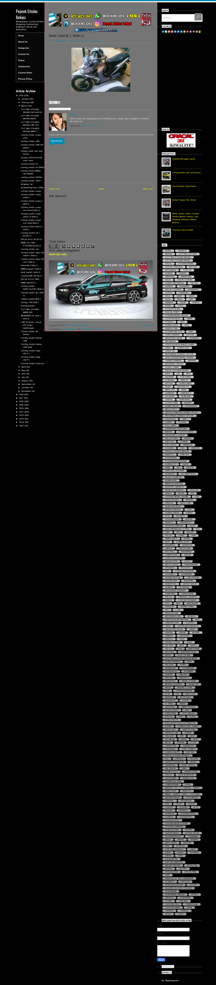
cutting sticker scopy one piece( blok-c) (31, 209)
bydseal (180, 846)
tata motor (172, 904)
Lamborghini (172, 784)
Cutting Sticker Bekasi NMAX (181, 658)
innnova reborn (174, 483)
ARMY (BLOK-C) (28, 282)
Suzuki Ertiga (172, 577)
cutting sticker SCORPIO (32, 167)
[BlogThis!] (53, 102)
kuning (169, 587)
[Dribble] (172, 31)
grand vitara (172, 642)
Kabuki (168, 674)
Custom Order (25, 72)
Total (185, 700)
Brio (191, 331)
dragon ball (172, 500)
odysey (183, 869)
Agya (167, 299)
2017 (21, 398)
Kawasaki (184, 293)
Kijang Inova (172, 406)
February (26, 102)
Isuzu (192, 526)
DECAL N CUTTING (30, 279)
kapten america (174, 862)
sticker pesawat (187, 600)
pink (167, 875)
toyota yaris (172, 907)
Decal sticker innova (177, 451)
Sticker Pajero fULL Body (184, 200)
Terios (169, 399)
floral (182, 422)
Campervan (171, 555)
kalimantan (171, 859)
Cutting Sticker (188, 254)
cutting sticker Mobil (177, 260)
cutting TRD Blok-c (30, 302)
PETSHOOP (186, 801)
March (24, 105)
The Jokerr (193, 577)
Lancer (183, 674)
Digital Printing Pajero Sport (181, 412)
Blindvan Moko (173, 506)
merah (168, 432)
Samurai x (186, 393)
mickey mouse (172, 865)
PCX (167, 516)
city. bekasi (188, 713)
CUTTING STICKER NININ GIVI (30, 311)
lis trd (169, 645)
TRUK (168, 626)
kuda (189, 642)
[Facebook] (163, 31)
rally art (170, 729)
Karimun (169, 393)
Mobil (168, 251)
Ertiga (169, 383)
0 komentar (94, 41)
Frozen (194, 759)
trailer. (184, 911)
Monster (193, 684)
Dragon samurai (174, 526)
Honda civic (190, 771)
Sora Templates (68, 329)
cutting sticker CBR (30, 141)
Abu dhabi (194, 649)
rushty (169, 522)
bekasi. (189, 519)
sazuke (193, 885)
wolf (168, 914)
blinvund (188, 581)
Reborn (169, 697)
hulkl (180, 852)
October (25, 387)
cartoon (170, 713)
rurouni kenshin (174, 885)
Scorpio (189, 623)
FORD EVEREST (172, 661)
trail (189, 907)
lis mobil (170, 396)
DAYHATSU (170, 419)
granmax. (170, 545)
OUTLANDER (192, 797)
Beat (71, 41)
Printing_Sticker (174, 471)
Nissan (190, 532)
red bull (170, 551)
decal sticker (173, 289)
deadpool (170, 584)
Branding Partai (174, 364)
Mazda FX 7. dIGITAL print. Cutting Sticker (182, 788)
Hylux (168, 775)
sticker (169, 448)
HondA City (171, 771)
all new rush (188, 474)
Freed (168, 493)
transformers (173, 361)
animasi (169, 636)
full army (170, 425)
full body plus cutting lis (180, 723)
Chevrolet (186, 522)
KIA (178, 467)
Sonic (182, 535)
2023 (22, 418)
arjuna (194, 839)
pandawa (170, 593)
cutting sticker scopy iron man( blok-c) (31, 222)
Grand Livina (187, 606)
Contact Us (23, 54)
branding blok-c (28, 305)
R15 (192, 493)
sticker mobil (186, 263)
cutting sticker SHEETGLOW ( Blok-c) (32, 288)
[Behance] (178, 31)
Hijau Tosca (188, 765)
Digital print (172, 312)
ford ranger (172, 335)
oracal (169, 503)
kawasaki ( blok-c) (29, 265)
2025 (22, 425)
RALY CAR (190, 694)
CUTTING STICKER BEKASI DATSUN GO (31, 111)
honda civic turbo (188, 726)
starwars (185, 898)
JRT (167, 610)
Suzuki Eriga (172, 833)
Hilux (168, 280)
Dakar (187, 555)
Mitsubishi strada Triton (179, 354)
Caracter (170, 746)
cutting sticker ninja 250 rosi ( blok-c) (32, 261)
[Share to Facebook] (58, 102)
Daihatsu (170, 351)
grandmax (193, 289)
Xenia (189, 319)
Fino (189, 661)
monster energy (174, 490)
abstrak (170, 707)
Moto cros (171, 564)
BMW (183, 390)
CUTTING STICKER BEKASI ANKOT (30, 130)
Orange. (169, 801)
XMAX (182, 703)
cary (192, 849)
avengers (185, 636)
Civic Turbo (188, 749)
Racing (169, 810)
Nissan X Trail (184, 687)
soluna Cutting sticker (178, 888)
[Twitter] (166, 31)
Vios (182, 322)
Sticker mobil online (176, 496)
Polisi (191, 804)
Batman (169, 377)
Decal (168, 263)
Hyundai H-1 (171, 671)
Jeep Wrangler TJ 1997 (177, 529)
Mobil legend (189, 681)
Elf (167, 759)
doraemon (191, 406)
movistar (192, 865)
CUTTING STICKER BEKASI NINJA (30, 117)
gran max (184, 399)
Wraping (169, 276)
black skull (171, 710)
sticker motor (173, 331)
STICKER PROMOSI (184, 571)
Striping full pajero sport (183, 159)
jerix (180, 856)
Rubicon (169, 813)
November (26, 391)
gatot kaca (189, 584)
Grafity (169, 454)
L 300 (178, 610)
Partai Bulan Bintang (177, 619)
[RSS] (169, 31)
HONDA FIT (170, 464)
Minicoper (170, 791)
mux (182, 645)
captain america (174, 849)
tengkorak (191, 904)
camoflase (183, 348)
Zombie (184, 441)
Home (21, 35)
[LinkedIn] (175, 31)
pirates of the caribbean (179, 878)
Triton (194, 283)
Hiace (186, 464)
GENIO (183, 665)
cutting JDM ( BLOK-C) (31, 275)
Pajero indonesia (174, 283)
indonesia (170, 341)
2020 (22, 408)
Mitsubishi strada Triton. (179, 416)
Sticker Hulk (172, 820)
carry (168, 422)
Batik (168, 655)
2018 (21, 401)
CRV (182, 448)
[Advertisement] (101, 219)
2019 (21, 405)
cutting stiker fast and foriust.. (187, 172)
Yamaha (169, 302)
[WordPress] (193, 31)
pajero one (171, 328)
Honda (77, 41)
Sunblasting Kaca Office (32, 187)
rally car (185, 503)
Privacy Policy (25, 79)
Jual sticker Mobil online (179, 357)
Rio (167, 571)
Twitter (84, 125)
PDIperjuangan (184, 691)
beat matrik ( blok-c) (30, 272)
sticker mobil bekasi (176, 315)
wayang (192, 361)
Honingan (170, 668)
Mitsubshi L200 (173, 616)
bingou (169, 639)
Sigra (168, 306)
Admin (72, 115)
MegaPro (170, 681)
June (23, 373)
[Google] (200, 31)
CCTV (193, 742)
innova (184, 380)
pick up (194, 490)
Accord (169, 652)
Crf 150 (190, 752)
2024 (22, 422)
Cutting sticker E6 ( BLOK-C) (30, 234)
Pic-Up (168, 535)
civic (182, 639)
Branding (185, 286)
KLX (197, 529)
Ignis (167, 467)
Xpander (169, 474)
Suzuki (168, 293)
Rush (167, 386)
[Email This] (50, 102)
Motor (84, 41)
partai (168, 548)
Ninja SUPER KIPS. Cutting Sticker (182, 794)
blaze (187, 539)
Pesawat (170, 568)
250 (180, 649)
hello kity (171, 409)
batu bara (171, 843)
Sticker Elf (186, 817)
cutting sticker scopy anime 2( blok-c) (31, 215)
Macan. (169, 678)
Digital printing (174, 267)
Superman (186, 574)
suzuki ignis (171, 403)
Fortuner (185, 377)
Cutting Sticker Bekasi (178, 257)
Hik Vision (170, 768)
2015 (21, 95)
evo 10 (168, 716)
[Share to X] (55, 102)
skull (193, 645)
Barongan (192, 603)
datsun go (183, 386)
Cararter (188, 746)
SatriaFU (170, 574)
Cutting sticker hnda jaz (32, 363)
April (23, 366)
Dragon (169, 606)
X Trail (169, 703)
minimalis (187, 445)
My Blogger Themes (91, 329)
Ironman (188, 671)
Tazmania (193, 836)
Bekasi (168, 254)
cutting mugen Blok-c (31, 299)
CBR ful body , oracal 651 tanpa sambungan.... (31, 325)
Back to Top (146, 325)
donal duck (182, 542)
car (197, 496)
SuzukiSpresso (173, 836)
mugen (168, 869)
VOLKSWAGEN (172, 519)
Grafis (195, 302)
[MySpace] (190, 31)
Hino (184, 768)
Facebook (94, 125)
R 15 (196, 807)
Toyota (187, 270)
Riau (197, 619)
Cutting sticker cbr (30, 249)
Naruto (187, 791)
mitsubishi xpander (175, 590)
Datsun (190, 335)
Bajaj (184, 739)
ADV (192, 736)
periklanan (187, 593)
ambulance (171, 539)
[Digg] (181, 31)
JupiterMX (170, 778)
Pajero (182, 273)
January (25, 99)
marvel (190, 500)
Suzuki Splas (192, 833)
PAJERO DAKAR (184, 280)
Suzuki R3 (170, 700)
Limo (167, 532)
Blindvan (186, 396)
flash (192, 716)
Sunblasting (172, 830)
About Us (22, 42)
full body (170, 445)
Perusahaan (191, 564)
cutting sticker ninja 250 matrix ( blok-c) (32, 254)
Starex (169, 817)
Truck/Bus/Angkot (187, 626)
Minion (187, 438)
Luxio (180, 306)
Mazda (190, 467)
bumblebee (171, 480)
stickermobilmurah (176, 461)
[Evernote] (184, 31)
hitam (168, 726)
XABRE (180, 839)
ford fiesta (171, 720)
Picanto (180, 516)
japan (168, 856)
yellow (169, 736)
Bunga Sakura (173, 509)
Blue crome (184, 655)
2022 (22, 415)
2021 (21, 411)
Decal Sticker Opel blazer (184, 186)
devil (168, 852)
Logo (187, 561)
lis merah (184, 587)
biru (167, 846)
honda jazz (171, 325)
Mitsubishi (170, 270)
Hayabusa (170, 765)
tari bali (183, 901)
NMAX (191, 296)
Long (188, 784)
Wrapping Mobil (173, 338)
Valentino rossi (174, 629)
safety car (188, 729)
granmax (194, 338)
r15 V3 (168, 597)
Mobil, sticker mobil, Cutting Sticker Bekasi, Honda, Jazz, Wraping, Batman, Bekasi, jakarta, (185, 218)
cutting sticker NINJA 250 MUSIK (31, 172)
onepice (195, 448)
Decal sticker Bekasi (176, 370)
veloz (168, 649)
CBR (191, 299)
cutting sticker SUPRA (31, 177)
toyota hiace (186, 432)
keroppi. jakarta (174, 487)
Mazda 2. (184, 678)
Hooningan (188, 668)
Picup (179, 804)
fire (181, 716)
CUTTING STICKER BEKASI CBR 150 (30, 124)
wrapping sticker (175, 435)
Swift (185, 419)
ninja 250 (170, 390)
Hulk (167, 373)
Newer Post (54, 189)
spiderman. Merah (175, 894)
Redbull (183, 810)
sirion (168, 600)
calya (183, 302)
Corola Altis (172, 752)
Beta (167, 742)
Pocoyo (185, 568)
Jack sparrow (186, 775)
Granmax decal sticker (182, 230)
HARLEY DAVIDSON (174, 762)
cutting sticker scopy (31, 191)
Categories (23, 48)
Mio (178, 532)
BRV (178, 603)
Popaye (169, 807)
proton (185, 881)
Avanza (169, 286)
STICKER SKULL (188, 813)
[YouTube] (197, 31)
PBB (167, 691)
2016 (21, 394)
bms (187, 710)
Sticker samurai (174, 826)
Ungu (168, 839)
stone (168, 901)
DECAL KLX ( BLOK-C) (31, 239)
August (25, 380)
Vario (192, 629)
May (23, 370)
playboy (169, 881)
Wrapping (186, 276)
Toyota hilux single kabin (179, 344)
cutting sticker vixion (31, 180)
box (167, 542)
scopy (187, 403)
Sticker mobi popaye (176, 823)
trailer (169, 911)
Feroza (179, 759)
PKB (167, 804)
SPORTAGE (185, 697)
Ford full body (174, 558)
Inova (181, 493)
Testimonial (24, 66)
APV (188, 373)
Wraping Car (27, 184)
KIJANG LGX (188, 778)
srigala (169, 898)
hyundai (194, 852)
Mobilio (191, 616)
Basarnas (186, 551)
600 (182, 736)
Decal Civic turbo (58, 254)
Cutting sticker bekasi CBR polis (31, 346)
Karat (189, 513)
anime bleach (188, 707)
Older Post (148, 189)
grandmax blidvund (176, 429)
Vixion (182, 632)
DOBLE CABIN (172, 367)
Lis (178, 373)
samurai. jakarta (187, 597)
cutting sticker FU (29, 163)
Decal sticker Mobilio (177, 755)
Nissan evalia (172, 797)
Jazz (186, 325)
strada (169, 322)
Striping (169, 380)
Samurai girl (172, 623)
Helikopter (171, 561)
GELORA (169, 665)
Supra (188, 830)
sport (194, 894)
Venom (168, 632)
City (189, 509)
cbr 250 (184, 454)
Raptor (169, 441)
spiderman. (171, 458)
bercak (187, 843)
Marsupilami (171, 613)
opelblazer (171, 872)
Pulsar (183, 807)
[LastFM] (187, 31)
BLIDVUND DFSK (188, 652)
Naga (168, 687)
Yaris (168, 348)
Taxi (193, 535)
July (23, 377)
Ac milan (170, 739)
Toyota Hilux (172, 319)
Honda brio (185, 383)
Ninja (179, 299)
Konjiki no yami (173, 781)
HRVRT (193, 762)
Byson (180, 742)
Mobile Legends (173, 684)
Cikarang (170, 749)
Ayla (167, 296)
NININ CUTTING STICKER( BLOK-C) (31, 244)
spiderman (170, 891)
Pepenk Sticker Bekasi (78, 325)
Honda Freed (172, 513)
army (179, 296)
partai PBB (190, 872)
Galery (21, 60)
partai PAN (184, 548)
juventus (187, 545)
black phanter (173, 477)
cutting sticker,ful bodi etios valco (31, 159)
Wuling (196, 632)
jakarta (182, 251)
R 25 (167, 694)
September (26, 384)
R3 (177, 694)
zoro (181, 914)
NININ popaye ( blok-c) (31, 269)
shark (188, 733)
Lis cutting (171, 438)
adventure (171, 581)
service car (171, 733)
